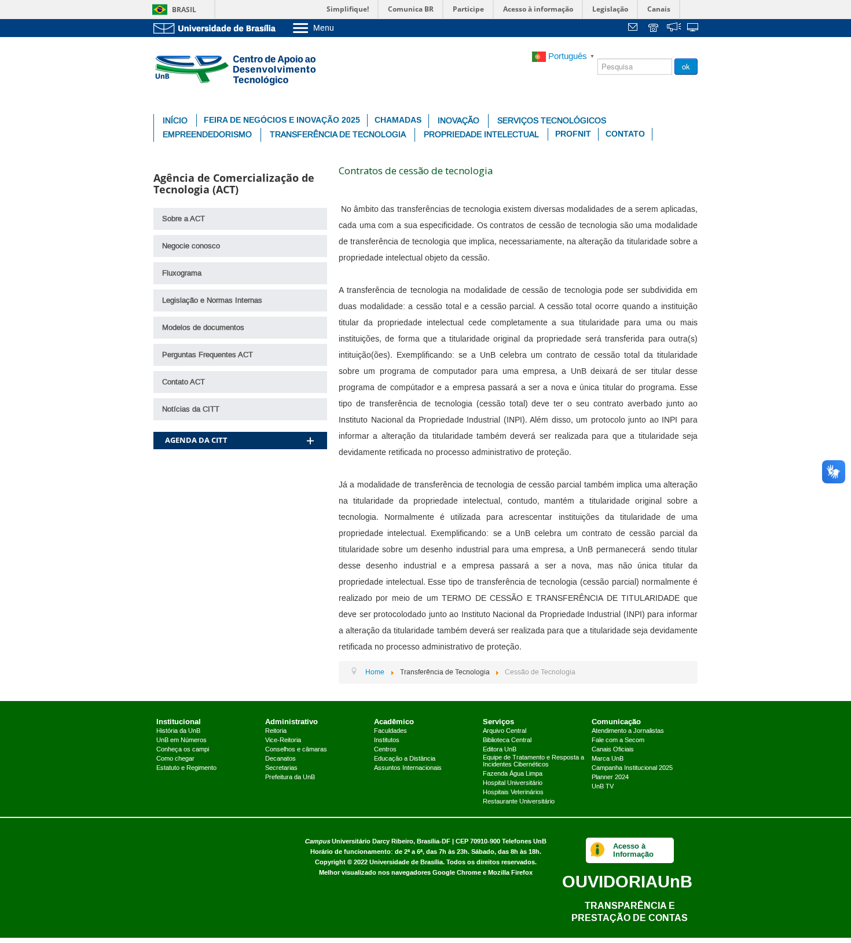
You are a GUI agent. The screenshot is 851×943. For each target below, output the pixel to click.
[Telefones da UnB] (654, 29)
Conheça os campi (182, 749)
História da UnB (178, 731)
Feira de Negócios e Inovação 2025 (282, 120)
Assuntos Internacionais (408, 768)
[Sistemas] (693, 29)
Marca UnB (607, 758)
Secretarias (281, 768)
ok (686, 66)
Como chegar (175, 758)
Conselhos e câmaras (296, 749)
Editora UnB (499, 749)
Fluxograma (181, 273)
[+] (310, 425)
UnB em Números (181, 740)
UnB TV (603, 786)
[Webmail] (634, 29)
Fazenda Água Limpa (512, 773)
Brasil (184, 9)
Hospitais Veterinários (513, 792)
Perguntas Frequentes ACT (207, 354)
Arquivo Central (504, 731)
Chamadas (398, 120)
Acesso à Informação (633, 850)
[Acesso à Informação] (597, 850)
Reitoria (276, 731)
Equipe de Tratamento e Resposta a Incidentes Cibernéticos (533, 761)
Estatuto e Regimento (186, 768)
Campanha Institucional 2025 (632, 768)
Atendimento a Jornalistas (628, 731)
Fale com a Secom (618, 740)
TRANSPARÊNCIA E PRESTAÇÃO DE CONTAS (629, 911)
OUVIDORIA (627, 881)
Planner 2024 (610, 777)
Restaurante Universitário (519, 801)
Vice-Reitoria (283, 740)
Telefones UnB (524, 841)
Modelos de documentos (203, 327)
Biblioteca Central (507, 740)
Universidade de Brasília (406, 862)
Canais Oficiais (613, 749)
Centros (385, 749)
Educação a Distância (404, 758)
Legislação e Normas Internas (212, 300)
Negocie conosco (191, 246)
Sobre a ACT (183, 218)
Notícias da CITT (190, 409)
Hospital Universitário (512, 783)
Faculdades (390, 731)
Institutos (386, 740)
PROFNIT (573, 134)
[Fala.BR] (674, 29)
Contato (625, 134)
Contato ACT (183, 382)
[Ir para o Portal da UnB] (217, 28)
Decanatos (280, 758)
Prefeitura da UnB (290, 777)
